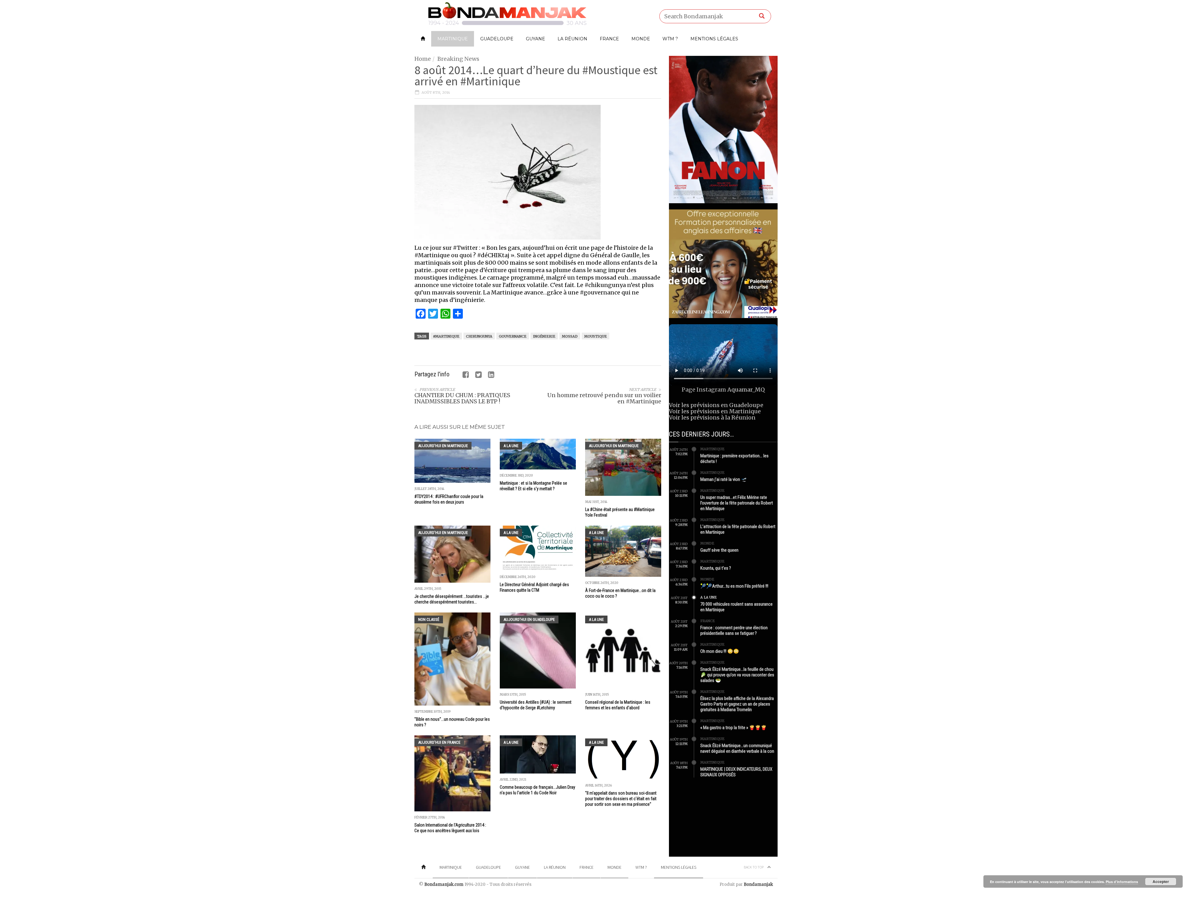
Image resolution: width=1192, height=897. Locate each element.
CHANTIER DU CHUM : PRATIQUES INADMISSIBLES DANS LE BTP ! (462, 398)
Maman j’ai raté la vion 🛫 (723, 479)
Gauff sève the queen (719, 550)
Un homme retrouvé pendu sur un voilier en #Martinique (604, 398)
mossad (570, 336)
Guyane (535, 39)
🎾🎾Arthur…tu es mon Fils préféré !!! (734, 586)
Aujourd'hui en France (439, 742)
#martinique (446, 336)
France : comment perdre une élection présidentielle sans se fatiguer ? (734, 630)
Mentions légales (714, 39)
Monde (640, 39)
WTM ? (670, 39)
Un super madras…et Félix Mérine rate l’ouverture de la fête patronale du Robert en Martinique (736, 503)
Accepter (1161, 881)
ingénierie (544, 336)
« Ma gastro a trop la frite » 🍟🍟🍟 (733, 727)
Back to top (754, 867)
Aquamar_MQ (746, 389)
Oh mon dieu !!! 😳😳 (719, 651)
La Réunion (572, 39)
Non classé (428, 619)
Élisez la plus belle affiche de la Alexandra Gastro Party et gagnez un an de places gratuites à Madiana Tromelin (737, 704)
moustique (595, 336)
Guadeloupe (496, 39)
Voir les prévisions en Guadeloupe (716, 405)
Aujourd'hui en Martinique (443, 445)
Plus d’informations (1122, 881)
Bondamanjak (758, 884)
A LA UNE (510, 445)
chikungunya (479, 336)
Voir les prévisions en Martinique (715, 411)
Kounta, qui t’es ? (715, 568)
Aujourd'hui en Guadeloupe (529, 619)
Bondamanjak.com (443, 884)
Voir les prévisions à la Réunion (712, 417)
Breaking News (458, 58)
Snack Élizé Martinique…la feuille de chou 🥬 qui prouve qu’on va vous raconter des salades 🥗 (737, 674)
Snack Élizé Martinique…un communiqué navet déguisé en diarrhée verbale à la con (737, 748)
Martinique (452, 39)
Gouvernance (512, 336)
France (609, 39)
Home (422, 58)
